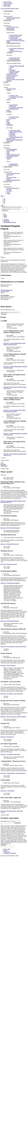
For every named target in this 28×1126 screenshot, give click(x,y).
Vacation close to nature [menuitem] (12, 75)
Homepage (6, 219)
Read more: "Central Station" (7, 790)
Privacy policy (7, 849)
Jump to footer (7, 6)
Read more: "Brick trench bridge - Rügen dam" (12, 811)
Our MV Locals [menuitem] (10, 19)
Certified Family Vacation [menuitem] (16, 39)
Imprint (5, 850)
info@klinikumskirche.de (7, 290)
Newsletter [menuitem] (9, 189)
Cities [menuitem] (8, 152)
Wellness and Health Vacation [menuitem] (13, 60)
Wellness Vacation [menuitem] (14, 72)
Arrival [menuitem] (8, 192)
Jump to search (7, 4)
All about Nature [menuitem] (13, 164)
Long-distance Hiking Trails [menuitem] (16, 107)
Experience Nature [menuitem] (11, 138)
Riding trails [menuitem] (12, 133)
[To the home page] (9, 8)
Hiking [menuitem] (8, 99)
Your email (4, 821)
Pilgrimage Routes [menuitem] (14, 109)
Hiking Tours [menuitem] (13, 106)
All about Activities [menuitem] (11, 88)
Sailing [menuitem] (8, 122)
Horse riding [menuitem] (9, 125)
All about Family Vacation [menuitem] (16, 35)
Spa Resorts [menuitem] (9, 157)
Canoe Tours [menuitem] (13, 118)
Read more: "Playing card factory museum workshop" (13, 716)
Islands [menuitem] (8, 153)
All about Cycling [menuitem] (14, 95)
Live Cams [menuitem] (9, 190)
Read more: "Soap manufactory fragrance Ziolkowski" (13, 646)
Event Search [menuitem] (10, 174)
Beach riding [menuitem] (13, 135)
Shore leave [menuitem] (9, 52)
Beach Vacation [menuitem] (10, 28)
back (2, 196)
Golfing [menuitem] (8, 123)
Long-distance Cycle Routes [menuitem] (16, 96)
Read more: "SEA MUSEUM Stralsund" (10, 528)
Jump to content (7, 1)
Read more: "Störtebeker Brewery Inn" (10, 544)
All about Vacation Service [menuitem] (13, 188)
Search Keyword (6, 209)
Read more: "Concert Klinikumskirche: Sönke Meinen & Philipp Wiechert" (14, 344)
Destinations (6, 221)
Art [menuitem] (7, 176)
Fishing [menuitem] (8, 110)
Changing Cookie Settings (10, 853)
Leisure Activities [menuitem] (14, 37)
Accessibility (7, 851)
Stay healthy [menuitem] (12, 70)
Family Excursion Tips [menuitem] (15, 36)
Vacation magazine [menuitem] (8, 11)
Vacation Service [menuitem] (7, 181)
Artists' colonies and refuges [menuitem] (13, 154)
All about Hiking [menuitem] (14, 104)
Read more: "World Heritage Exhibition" (10, 583)
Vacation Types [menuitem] (7, 20)
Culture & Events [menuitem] (8, 166)
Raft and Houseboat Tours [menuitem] (16, 51)
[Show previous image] (1, 256)
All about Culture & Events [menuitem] (13, 173)
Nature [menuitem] (8, 158)
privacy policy (10, 840)
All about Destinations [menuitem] (12, 149)
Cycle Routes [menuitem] (13, 98)
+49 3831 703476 (5, 291)
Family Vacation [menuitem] (10, 29)
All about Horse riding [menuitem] (15, 130)
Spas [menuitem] (11, 68)
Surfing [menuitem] (8, 119)
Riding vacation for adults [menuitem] (16, 131)
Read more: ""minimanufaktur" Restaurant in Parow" (13, 773)
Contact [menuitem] (8, 193)
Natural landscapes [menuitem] (14, 165)
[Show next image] (2, 256)
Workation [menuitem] (9, 80)
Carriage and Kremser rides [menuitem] (16, 137)
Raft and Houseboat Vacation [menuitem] (13, 43)
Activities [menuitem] (6, 82)
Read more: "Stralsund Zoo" (7, 736)
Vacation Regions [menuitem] (11, 150)
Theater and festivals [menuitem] (11, 177)
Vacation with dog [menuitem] (11, 76)
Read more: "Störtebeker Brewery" (9, 564)
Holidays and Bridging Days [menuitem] (13, 180)
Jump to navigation (8, 3)
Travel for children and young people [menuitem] (15, 79)
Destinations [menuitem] (7, 142)
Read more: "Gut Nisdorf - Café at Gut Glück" (12, 693)
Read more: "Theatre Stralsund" (8, 665)
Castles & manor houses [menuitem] (12, 156)
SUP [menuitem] (8, 121)
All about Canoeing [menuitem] (14, 117)
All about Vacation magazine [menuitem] (13, 17)
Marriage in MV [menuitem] (10, 78)
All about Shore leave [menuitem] (15, 58)
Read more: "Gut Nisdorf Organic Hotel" (10, 754)
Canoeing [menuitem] (9, 111)
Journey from (4, 312)
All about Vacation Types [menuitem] (13, 27)
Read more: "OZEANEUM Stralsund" (10, 621)
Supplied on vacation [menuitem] (14, 71)
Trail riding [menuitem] (12, 134)
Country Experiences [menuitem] (14, 59)
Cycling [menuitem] (8, 90)
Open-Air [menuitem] (9, 178)
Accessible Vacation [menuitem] (11, 74)
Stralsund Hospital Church (10, 222)
